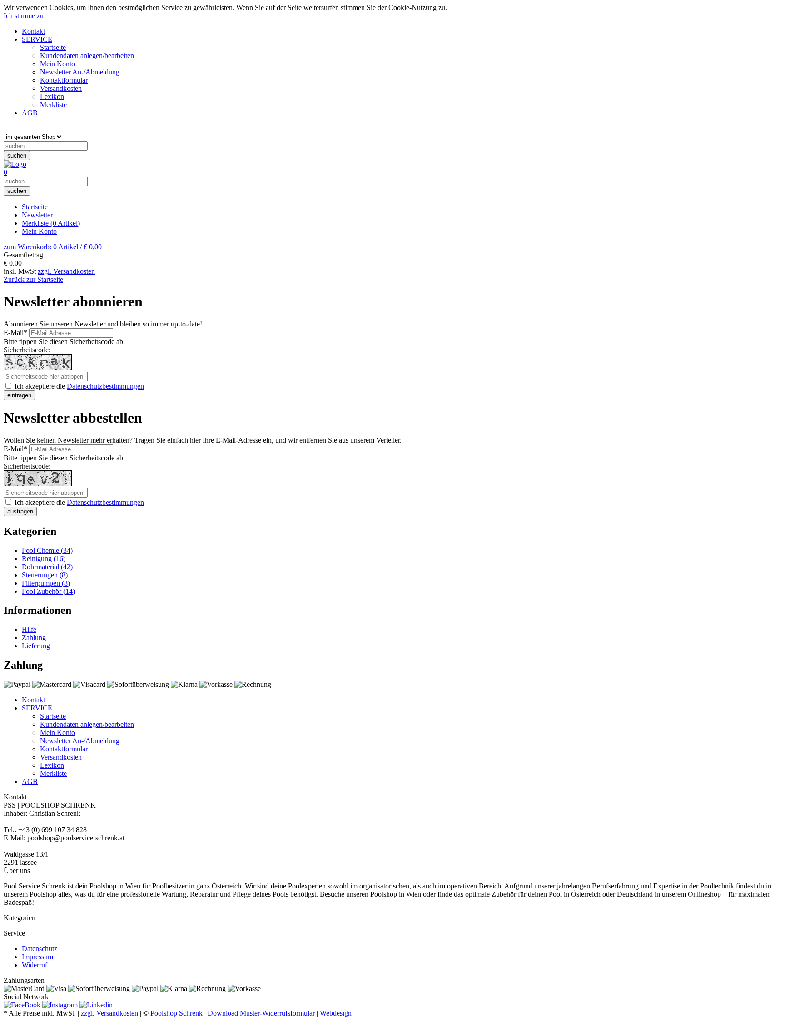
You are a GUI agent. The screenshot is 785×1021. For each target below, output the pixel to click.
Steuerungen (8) (45, 575)
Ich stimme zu (24, 16)
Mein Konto (39, 231)
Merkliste (51, 223)
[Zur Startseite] (15, 164)
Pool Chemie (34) (47, 550)
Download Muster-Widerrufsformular (261, 1013)
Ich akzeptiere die (78, 386)
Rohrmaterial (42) (47, 567)
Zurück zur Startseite (33, 279)
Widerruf (34, 965)
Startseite (35, 207)
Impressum (37, 957)
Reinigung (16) (43, 558)
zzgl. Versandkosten (66, 271)
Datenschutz (39, 948)
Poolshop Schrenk (176, 1013)
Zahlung (34, 637)
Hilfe (29, 629)
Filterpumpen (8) (46, 583)
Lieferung (36, 646)
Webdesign (336, 1013)
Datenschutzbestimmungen (105, 386)
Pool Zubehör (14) (48, 591)
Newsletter (37, 215)
